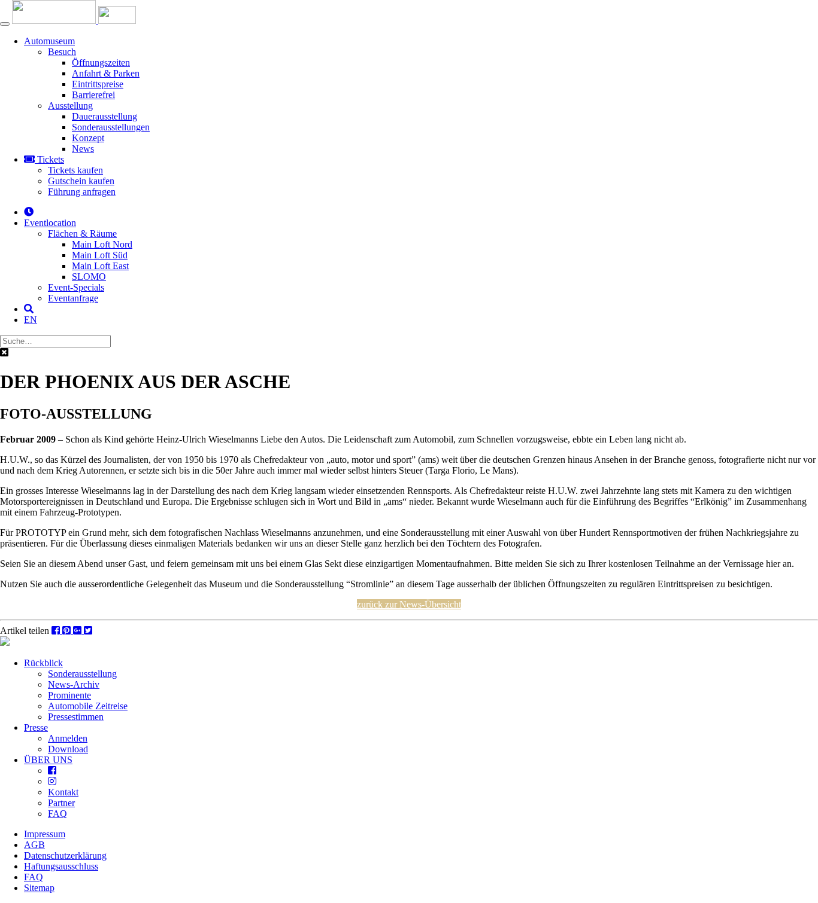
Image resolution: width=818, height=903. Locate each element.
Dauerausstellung (104, 116)
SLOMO (89, 276)
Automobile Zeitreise (88, 706)
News (83, 149)
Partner (61, 803)
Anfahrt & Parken (106, 73)
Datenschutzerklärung (65, 855)
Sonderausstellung (82, 674)
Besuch (62, 52)
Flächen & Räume (82, 233)
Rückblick (43, 663)
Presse (36, 727)
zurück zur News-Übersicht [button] (409, 604)
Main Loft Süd (100, 255)
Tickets (49, 159)
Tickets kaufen (75, 170)
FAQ (57, 814)
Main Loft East (100, 266)
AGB (34, 845)
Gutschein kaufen (81, 181)
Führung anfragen (82, 192)
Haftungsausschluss (61, 866)
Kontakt (63, 792)
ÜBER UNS (48, 760)
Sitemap (39, 888)
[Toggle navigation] (5, 24)
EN (30, 320)
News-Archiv (73, 684)
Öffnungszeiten (101, 62)
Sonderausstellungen (111, 127)
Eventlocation (50, 223)
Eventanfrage (73, 298)
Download (68, 749)
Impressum (44, 834)
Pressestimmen (76, 717)
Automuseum (49, 41)
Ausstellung (70, 105)
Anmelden (67, 738)
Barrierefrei (93, 95)
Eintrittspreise (97, 84)
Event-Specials (76, 287)
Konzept (88, 138)
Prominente (69, 695)
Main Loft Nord (102, 244)
